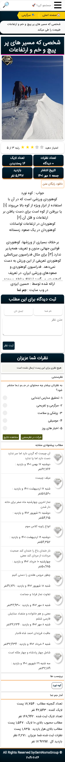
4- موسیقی (55, 420)
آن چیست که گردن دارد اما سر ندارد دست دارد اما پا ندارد (29, 456)
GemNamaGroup (47, 752)
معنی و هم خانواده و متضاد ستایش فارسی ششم (29, 616)
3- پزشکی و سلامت (50, 413)
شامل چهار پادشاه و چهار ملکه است (29, 652)
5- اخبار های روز (52, 428)
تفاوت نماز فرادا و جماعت (35, 594)
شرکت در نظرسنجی (32, 437)
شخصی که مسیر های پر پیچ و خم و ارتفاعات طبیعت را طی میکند (32, 50)
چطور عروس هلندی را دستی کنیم (31, 575)
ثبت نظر (9, 345)
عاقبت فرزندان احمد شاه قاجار (32, 633)
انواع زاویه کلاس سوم (37, 526)
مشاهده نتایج (11, 437)
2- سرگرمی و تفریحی (49, 405)
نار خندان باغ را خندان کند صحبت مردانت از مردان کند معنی (30, 553)
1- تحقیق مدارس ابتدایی (46, 398)
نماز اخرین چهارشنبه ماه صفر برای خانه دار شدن (27, 505)
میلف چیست (42, 478)
